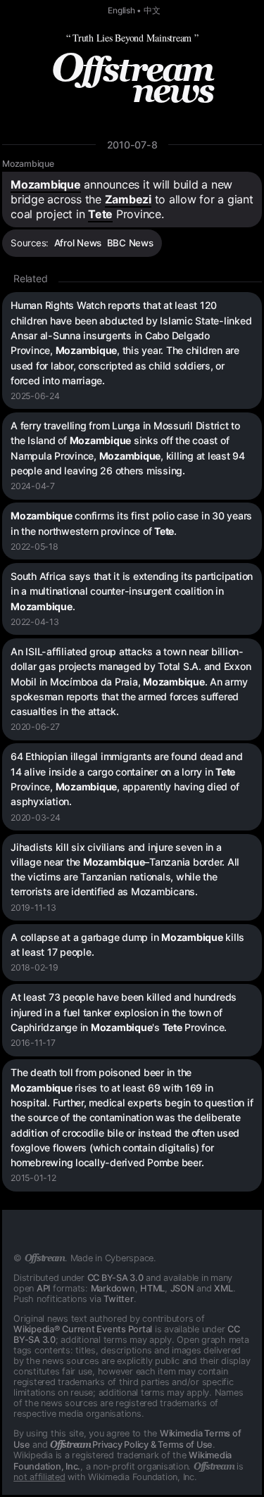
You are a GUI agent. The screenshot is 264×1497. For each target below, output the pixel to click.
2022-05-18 (34, 546)
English (121, 10)
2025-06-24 (35, 396)
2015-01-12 (33, 1178)
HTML (152, 1288)
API (43, 1288)
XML (223, 1288)
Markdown (113, 1288)
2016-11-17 (33, 1042)
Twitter (118, 1299)
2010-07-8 (132, 145)
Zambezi (128, 199)
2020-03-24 (36, 817)
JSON (182, 1288)
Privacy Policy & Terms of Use (131, 1444)
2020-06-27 (35, 726)
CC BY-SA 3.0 (115, 1277)
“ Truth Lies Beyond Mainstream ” (132, 37)
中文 (152, 10)
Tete (100, 214)
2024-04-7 (33, 486)
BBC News (130, 242)
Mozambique (28, 163)
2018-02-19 (34, 967)
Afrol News (78, 242)
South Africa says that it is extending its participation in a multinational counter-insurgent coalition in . (132, 591)
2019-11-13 (33, 907)
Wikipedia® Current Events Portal (82, 1329)
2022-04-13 (35, 622)
